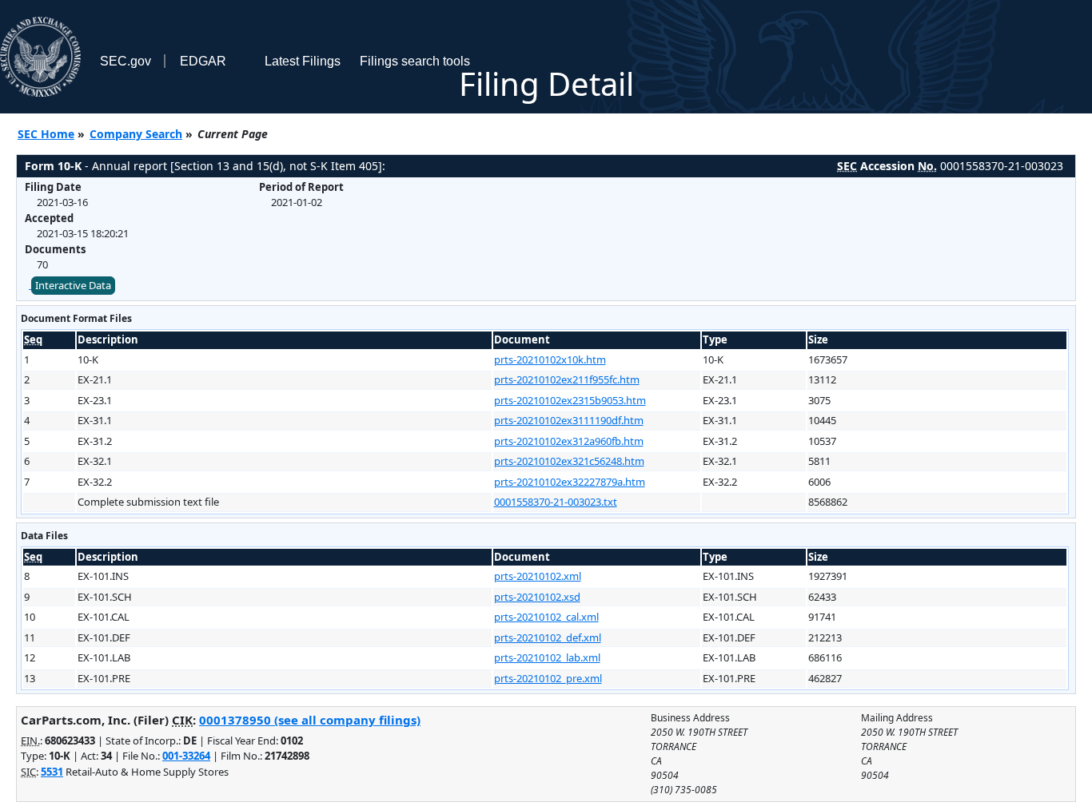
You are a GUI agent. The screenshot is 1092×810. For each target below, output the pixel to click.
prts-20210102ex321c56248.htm (569, 461)
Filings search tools (415, 61)
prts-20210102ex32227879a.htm (569, 481)
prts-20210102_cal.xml (546, 616)
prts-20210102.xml (537, 576)
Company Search (136, 133)
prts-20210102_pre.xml (548, 678)
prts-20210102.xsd (537, 597)
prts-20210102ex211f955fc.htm (567, 379)
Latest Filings (303, 61)
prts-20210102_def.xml (547, 637)
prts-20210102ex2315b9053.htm (570, 400)
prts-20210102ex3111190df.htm (569, 420)
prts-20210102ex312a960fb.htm (569, 441)
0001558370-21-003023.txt (555, 501)
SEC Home (46, 133)
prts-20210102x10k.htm (550, 359)
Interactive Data (73, 285)
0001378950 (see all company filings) (309, 720)
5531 (52, 771)
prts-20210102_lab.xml (547, 657)
